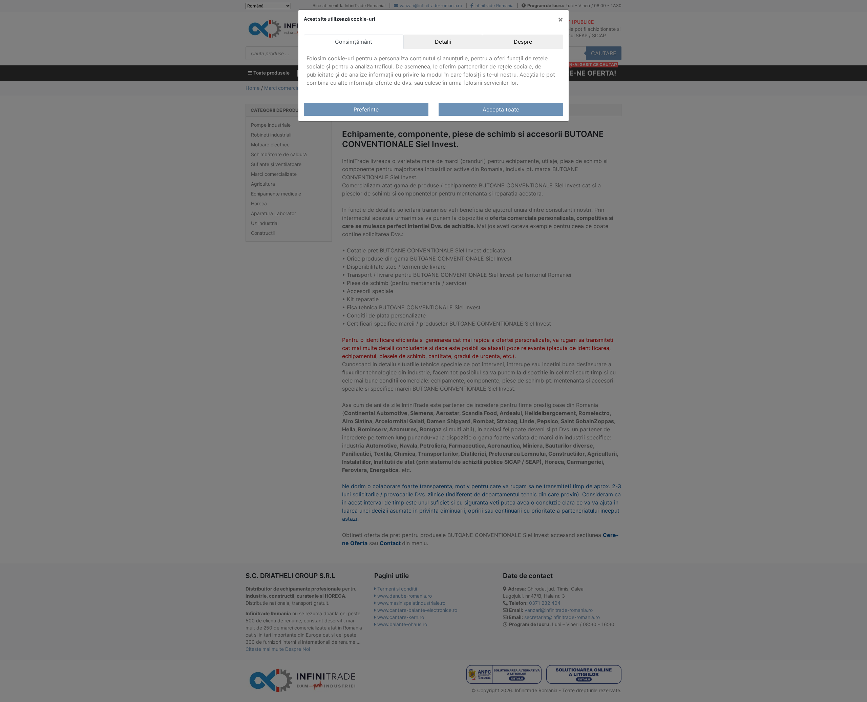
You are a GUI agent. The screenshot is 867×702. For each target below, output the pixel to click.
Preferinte (366, 109)
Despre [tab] (523, 41)
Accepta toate (501, 109)
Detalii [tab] (443, 41)
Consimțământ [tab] (353, 41)
